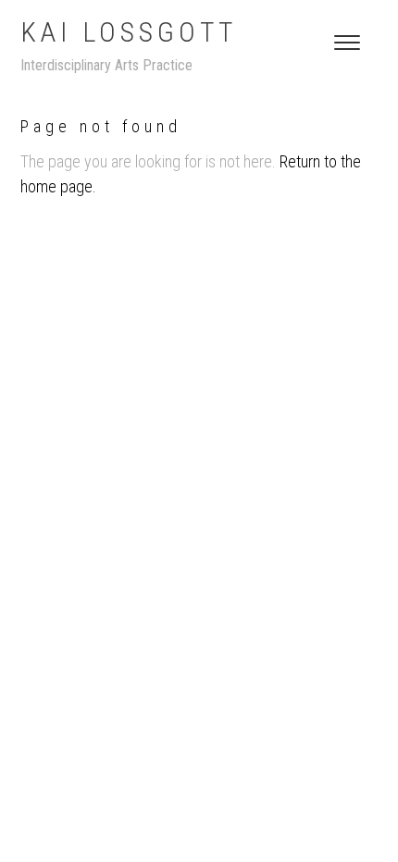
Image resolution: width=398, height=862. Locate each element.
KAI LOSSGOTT (128, 32)
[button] (347, 42)
